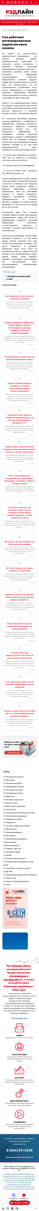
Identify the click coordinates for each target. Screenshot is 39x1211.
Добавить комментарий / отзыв (18, 277)
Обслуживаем (5, 22)
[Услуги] (12, 1208)
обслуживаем (17, 976)
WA (27, 1157)
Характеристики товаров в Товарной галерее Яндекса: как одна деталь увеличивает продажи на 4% (19, 419)
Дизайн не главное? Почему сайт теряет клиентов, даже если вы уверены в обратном (19, 597)
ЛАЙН (19, 12)
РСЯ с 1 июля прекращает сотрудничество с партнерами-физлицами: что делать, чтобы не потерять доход (19, 480)
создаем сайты (20, 965)
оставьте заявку (21, 1038)
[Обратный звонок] (3, 1208)
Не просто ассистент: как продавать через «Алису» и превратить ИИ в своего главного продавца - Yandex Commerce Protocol (19, 512)
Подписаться (13, 753)
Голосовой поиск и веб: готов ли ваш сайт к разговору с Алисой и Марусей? (19, 684)
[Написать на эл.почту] (14, 2)
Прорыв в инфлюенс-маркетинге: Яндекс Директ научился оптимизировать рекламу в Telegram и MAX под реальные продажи (19, 327)
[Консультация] (8, 1208)
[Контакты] (22, 2)
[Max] (31, 2)
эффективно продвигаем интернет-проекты (24, 22)
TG (32, 1157)
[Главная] (7, 2)
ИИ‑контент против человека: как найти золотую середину (19, 543)
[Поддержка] (18, 2)
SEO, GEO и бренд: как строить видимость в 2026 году (19, 569)
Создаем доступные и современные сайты (13, 21)
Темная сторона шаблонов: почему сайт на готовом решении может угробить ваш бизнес (19, 713)
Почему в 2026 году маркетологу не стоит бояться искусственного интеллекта (19, 655)
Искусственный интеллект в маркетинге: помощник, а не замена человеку (19, 626)
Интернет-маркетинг (14, 29)
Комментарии (10, 272)
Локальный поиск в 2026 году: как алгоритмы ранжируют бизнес (19, 358)
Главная (4, 29)
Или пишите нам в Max (15, 1157)
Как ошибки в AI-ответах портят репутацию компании (19, 297)
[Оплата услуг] (17, 1208)
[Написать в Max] (11, 2)
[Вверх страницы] (36, 1208)
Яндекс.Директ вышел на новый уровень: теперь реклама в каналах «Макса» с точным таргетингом (19, 449)
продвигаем (11, 979)
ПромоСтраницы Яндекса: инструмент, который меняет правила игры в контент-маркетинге (19, 387)
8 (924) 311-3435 (20, 1150)
